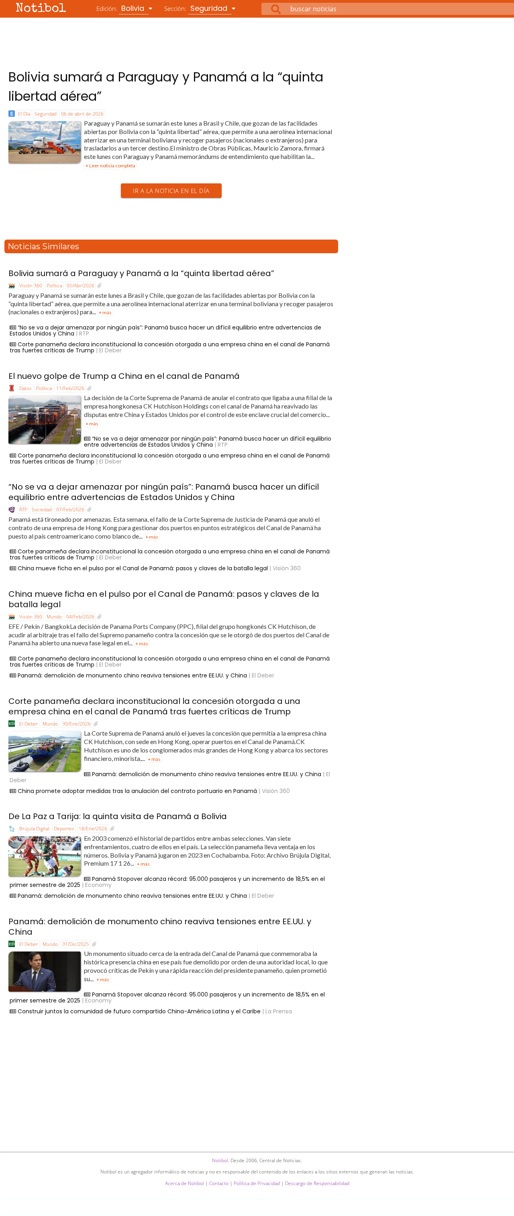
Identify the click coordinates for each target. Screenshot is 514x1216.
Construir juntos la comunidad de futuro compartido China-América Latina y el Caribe (139, 1011)
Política (54, 285)
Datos (25, 388)
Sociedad (42, 509)
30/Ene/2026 (76, 723)
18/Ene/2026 (93, 828)
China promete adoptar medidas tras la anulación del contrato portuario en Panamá (137, 791)
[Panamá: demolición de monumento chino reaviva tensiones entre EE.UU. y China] (94, 944)
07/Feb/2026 (70, 509)
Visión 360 (30, 285)
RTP (23, 509)
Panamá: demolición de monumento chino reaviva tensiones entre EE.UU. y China (132, 675)
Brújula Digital (34, 828)
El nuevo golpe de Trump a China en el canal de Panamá (124, 376)
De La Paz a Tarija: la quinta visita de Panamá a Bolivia (117, 816)
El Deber (28, 723)
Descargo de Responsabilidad (317, 1183)
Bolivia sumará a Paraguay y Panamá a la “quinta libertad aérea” (141, 273)
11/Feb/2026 (70, 388)
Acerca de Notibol (184, 1183)
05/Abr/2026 (80, 285)
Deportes (64, 828)
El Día (24, 113)
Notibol (41, 9)
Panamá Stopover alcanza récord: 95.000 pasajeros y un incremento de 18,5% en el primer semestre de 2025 (167, 882)
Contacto (218, 1183)
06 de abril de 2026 (82, 113)
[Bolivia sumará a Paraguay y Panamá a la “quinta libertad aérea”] (99, 286)
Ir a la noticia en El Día (171, 191)
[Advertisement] (257, 40)
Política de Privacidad (257, 1183)
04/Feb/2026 (80, 616)
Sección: (196, 8)
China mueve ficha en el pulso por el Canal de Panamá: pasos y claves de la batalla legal (143, 568)
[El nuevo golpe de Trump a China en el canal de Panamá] (89, 388)
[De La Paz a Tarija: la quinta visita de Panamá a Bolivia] (112, 829)
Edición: (121, 8)
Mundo (54, 616)
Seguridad (46, 113)
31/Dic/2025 (75, 944)
